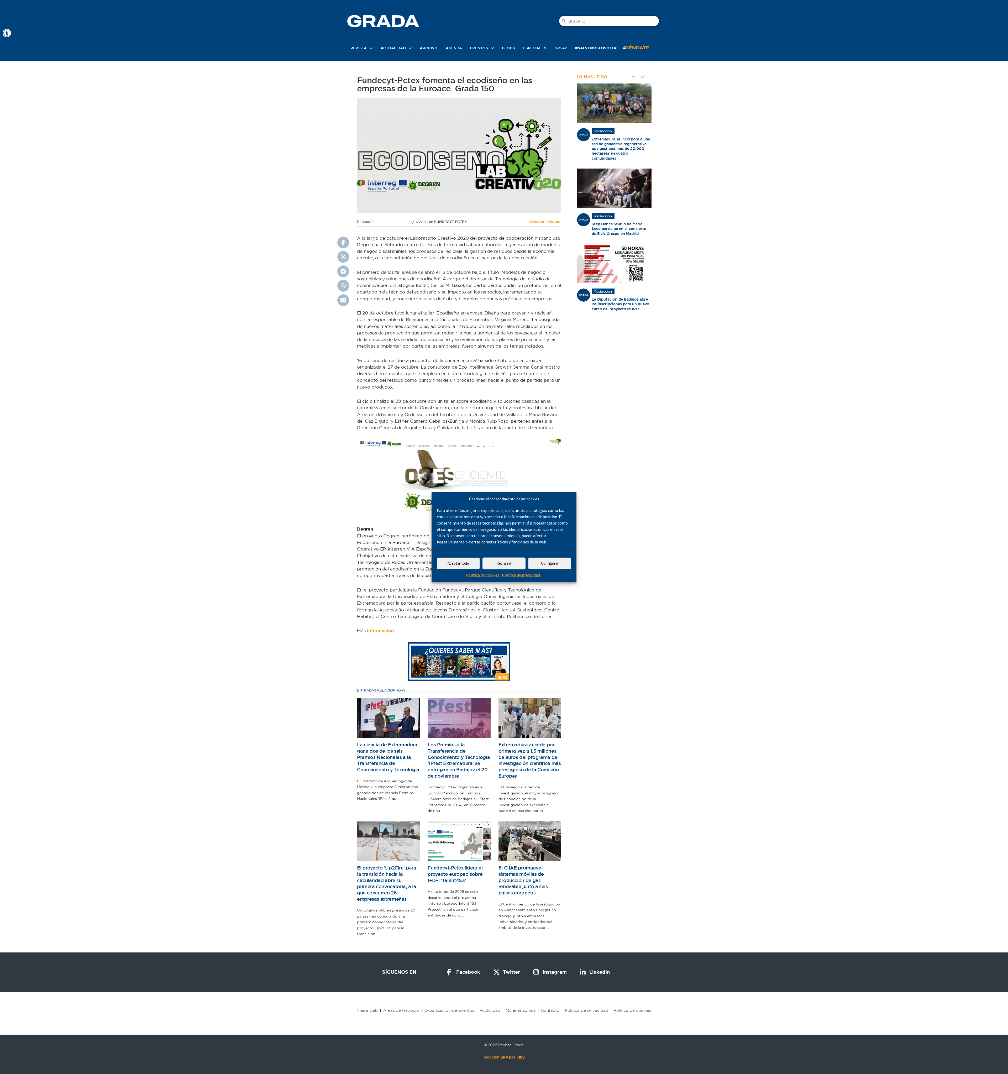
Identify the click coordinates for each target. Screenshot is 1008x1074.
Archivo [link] (429, 48)
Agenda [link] (454, 48)
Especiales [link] (534, 48)
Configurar (550, 563)
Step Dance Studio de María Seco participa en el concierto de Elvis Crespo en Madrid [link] (619, 229)
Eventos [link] (479, 48)
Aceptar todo (458, 563)
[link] (7, 33)
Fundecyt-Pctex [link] (450, 221)
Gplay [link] (560, 48)
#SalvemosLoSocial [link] (597, 48)
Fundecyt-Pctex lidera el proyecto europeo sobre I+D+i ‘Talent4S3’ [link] (455, 874)
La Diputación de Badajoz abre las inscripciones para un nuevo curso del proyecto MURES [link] (620, 304)
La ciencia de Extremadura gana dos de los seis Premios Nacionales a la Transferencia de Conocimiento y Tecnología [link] (388, 757)
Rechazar (504, 563)
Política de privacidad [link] (521, 575)
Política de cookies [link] (482, 575)
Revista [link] (358, 48)
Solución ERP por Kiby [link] (504, 1057)
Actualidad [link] (393, 48)
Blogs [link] (508, 48)
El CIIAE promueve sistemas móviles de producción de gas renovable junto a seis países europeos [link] (523, 880)
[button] (343, 242)
